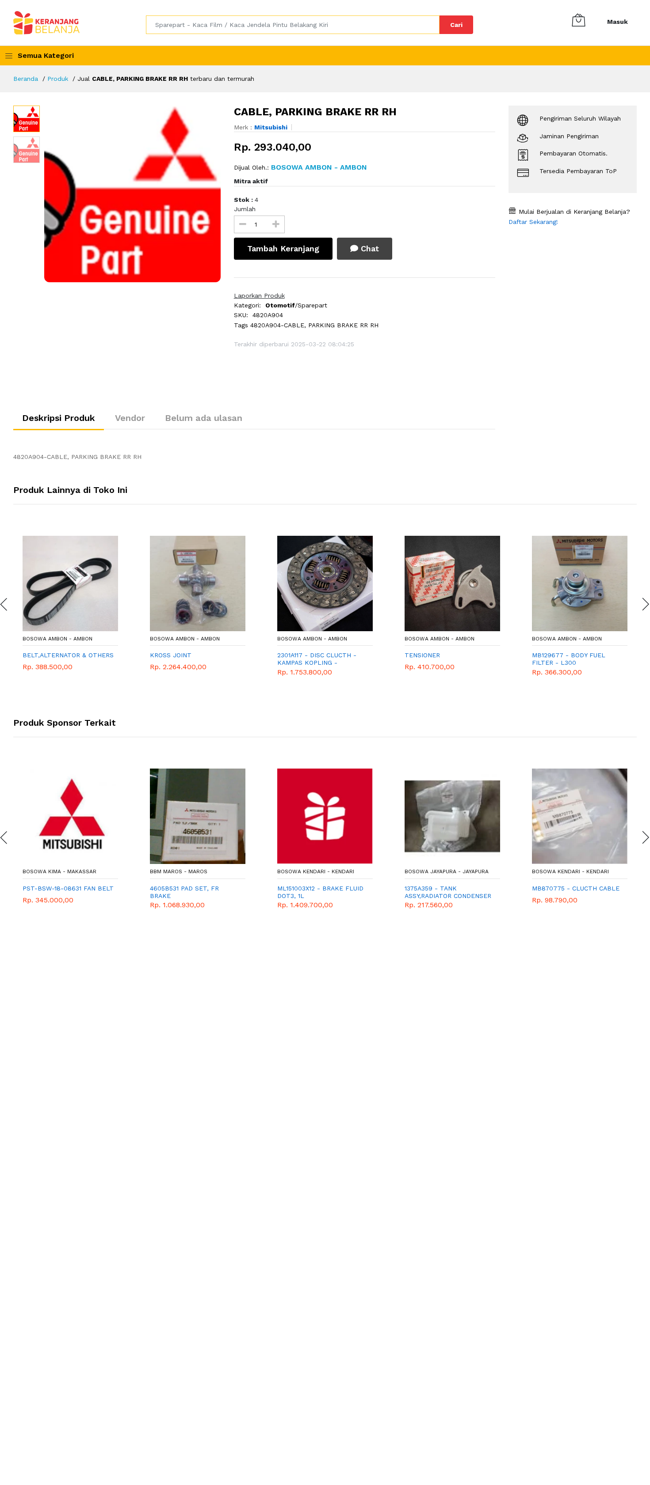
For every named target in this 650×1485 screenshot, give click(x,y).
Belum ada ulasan (203, 418)
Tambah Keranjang (283, 248)
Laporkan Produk (259, 295)
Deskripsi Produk (58, 418)
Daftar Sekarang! (533, 221)
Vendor (130, 418)
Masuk (617, 21)
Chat (368, 248)
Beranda (25, 78)
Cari (456, 24)
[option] (132, 194)
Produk (57, 78)
